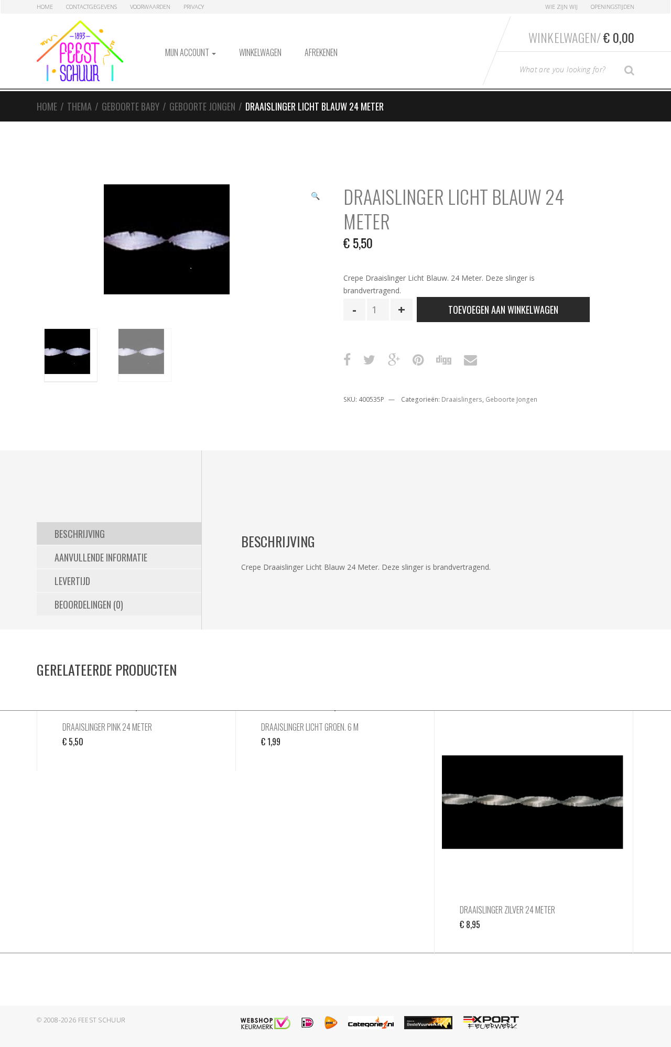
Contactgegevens (91, 6)
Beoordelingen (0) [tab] (89, 604)
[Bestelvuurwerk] (428, 1022)
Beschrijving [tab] (80, 534)
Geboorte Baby (130, 106)
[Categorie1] (371, 1022)
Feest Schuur (102, 1020)
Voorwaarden (150, 6)
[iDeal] (307, 1022)
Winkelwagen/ (581, 37)
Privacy (193, 6)
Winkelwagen (260, 52)
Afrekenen (321, 52)
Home (45, 6)
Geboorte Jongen (202, 106)
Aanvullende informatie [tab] (101, 557)
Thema (79, 106)
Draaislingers (461, 399)
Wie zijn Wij (561, 6)
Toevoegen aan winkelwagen (503, 309)
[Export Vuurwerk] (491, 1022)
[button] (315, 197)
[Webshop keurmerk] (265, 1022)
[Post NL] (331, 1022)
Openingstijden (612, 6)
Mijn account (188, 52)
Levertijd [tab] (72, 581)
